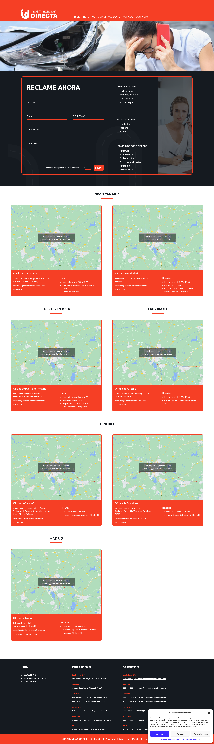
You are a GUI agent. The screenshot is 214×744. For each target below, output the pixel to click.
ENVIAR (98, 168)
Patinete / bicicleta (129, 94)
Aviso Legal (124, 739)
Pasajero (124, 127)
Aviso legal (197, 739)
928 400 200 (120, 289)
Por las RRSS (126, 165)
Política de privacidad (184, 739)
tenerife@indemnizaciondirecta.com (28, 518)
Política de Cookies (142, 739)
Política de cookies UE (167, 739)
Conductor (125, 124)
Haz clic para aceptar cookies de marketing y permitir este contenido (56, 237)
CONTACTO (142, 17)
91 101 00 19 (18, 634)
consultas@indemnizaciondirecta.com (29, 285)
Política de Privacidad (105, 739)
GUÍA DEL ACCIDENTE (109, 17)
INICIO (77, 17)
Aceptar (159, 734)
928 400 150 (18, 289)
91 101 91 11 (31, 634)
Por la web (125, 150)
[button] (209, 713)
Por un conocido (127, 154)
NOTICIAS (128, 17)
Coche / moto (126, 91)
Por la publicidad (127, 158)
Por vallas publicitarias (130, 162)
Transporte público (129, 98)
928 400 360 (120, 404)
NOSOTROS (89, 17)
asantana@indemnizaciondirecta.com (131, 400)
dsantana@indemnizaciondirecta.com (131, 285)
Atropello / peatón (128, 102)
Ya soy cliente (126, 169)
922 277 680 (18, 522)
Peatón (123, 131)
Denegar (180, 734)
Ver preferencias (201, 734)
